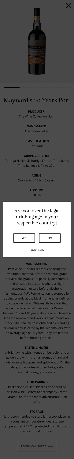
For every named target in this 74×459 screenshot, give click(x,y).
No (50, 238)
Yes (24, 238)
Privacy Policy (37, 250)
